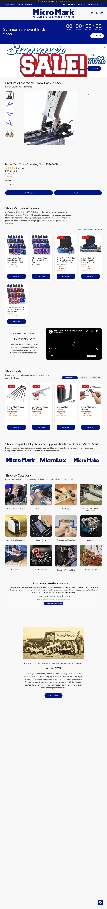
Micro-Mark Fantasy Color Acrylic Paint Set (40, 262)
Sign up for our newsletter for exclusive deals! (55, 1)
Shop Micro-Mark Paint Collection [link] (88, 231)
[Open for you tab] (100, 902)
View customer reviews (53, 605)
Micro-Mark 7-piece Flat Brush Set (15, 410)
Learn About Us (53, 698)
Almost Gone (96, 380)
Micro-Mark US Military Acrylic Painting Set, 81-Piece (88, 263)
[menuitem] (10, 5)
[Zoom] (88, 96)
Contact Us (20, 5)
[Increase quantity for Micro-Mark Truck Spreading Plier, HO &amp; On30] (14, 187)
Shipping (7, 176)
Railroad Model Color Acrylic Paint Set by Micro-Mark (16, 311)
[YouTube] (69, 4)
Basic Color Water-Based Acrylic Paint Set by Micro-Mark (15, 262)
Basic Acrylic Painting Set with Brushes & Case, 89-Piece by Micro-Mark (66, 263)
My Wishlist (28, 5)
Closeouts (84, 380)
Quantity (8, 182)
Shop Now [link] (96, 72)
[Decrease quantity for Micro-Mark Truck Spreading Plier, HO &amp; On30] (7, 187)
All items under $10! (70, 380)
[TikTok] (74, 4)
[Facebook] (63, 4)
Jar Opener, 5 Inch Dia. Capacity (40, 410)
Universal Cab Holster (63, 410)
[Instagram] (66, 4)
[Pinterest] (72, 4)
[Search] (92, 13)
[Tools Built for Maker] (53, 61)
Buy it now (78, 195)
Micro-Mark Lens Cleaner (88, 410)
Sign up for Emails (10, 5)
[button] (97, 35)
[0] (100, 13)
